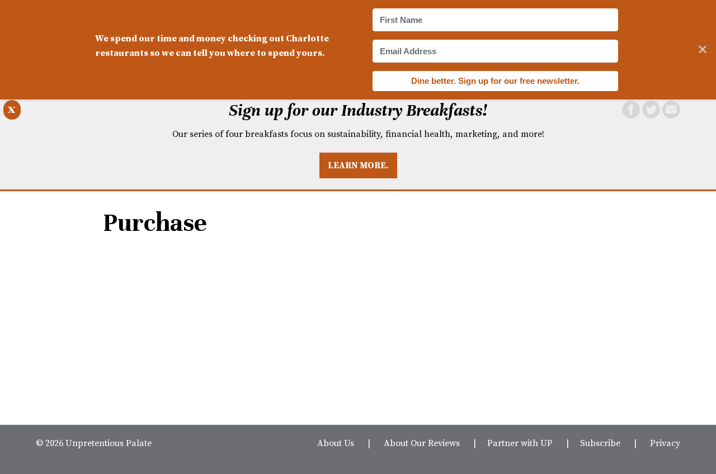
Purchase (155, 223)
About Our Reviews (422, 443)
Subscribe (600, 443)
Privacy (665, 443)
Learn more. (358, 165)
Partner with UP (520, 443)
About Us (335, 443)
